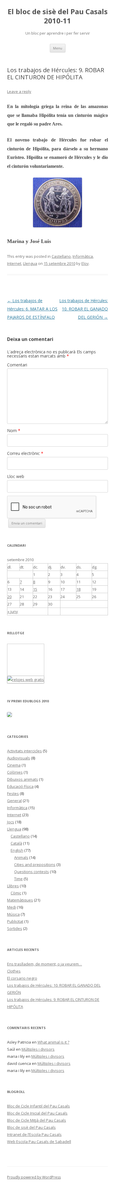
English (17, 850)
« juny (12, 611)
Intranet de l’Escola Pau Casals (34, 1134)
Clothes (14, 971)
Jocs (10, 822)
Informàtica (83, 256)
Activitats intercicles (24, 751)
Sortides (14, 928)
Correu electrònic (25, 453)
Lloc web (15, 476)
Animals (21, 857)
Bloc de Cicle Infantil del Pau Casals (38, 1106)
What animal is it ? (53, 1042)
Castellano (61, 256)
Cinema (14, 765)
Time (18, 878)
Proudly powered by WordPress (34, 1177)
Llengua (30, 263)
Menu (57, 48)
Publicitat (15, 921)
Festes (13, 793)
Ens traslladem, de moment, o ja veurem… (44, 964)
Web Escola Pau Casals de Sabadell (39, 1141)
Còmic (16, 893)
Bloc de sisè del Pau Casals (31, 1127)
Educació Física (20, 786)
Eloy (85, 263)
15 (35, 589)
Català (16, 843)
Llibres (13, 885)
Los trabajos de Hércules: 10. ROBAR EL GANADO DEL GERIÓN (83, 309)
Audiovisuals (18, 758)
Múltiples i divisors (38, 1049)
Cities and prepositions (34, 864)
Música (13, 914)
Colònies (15, 772)
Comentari (17, 365)
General (14, 800)
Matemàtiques (20, 900)
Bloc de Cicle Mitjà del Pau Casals (36, 1120)
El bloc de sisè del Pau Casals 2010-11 (58, 16)
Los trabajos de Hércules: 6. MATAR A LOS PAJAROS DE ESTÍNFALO (32, 309)
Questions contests (31, 871)
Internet (14, 263)
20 (9, 596)
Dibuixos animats (22, 779)
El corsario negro (22, 978)
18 (78, 589)
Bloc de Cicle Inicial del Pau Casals (37, 1113)
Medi (11, 907)
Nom (13, 430)
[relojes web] (22, 672)
